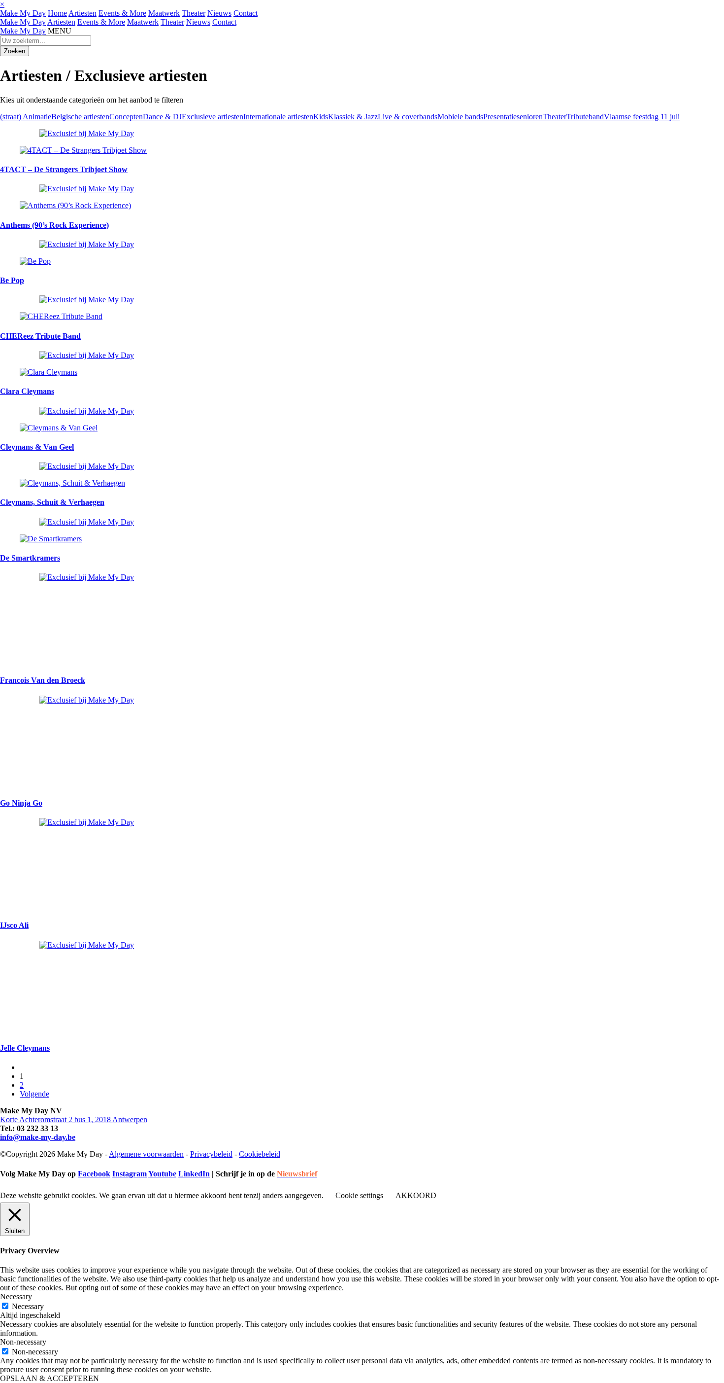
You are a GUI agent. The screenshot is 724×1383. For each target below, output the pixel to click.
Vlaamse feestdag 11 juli (642, 116)
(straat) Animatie (25, 116)
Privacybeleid (211, 1154)
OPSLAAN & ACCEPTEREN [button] (49, 1378)
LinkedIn (194, 1174)
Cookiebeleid (259, 1154)
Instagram (129, 1174)
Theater (193, 13)
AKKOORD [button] (415, 1195)
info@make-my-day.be (37, 1137)
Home (57, 13)
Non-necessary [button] (23, 1342)
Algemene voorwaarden (146, 1154)
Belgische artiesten (80, 116)
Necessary (28, 1306)
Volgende (34, 1094)
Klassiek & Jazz (353, 116)
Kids (320, 116)
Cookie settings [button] (359, 1195)
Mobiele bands (460, 116)
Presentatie (500, 116)
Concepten (126, 116)
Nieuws (219, 13)
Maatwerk (164, 13)
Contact (245, 13)
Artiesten (82, 13)
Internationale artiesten (278, 116)
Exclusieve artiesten (212, 116)
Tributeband (585, 116)
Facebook (94, 1174)
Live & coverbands (407, 116)
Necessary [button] (16, 1296)
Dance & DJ (162, 116)
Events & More (122, 13)
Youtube (162, 1174)
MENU (59, 31)
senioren (530, 116)
